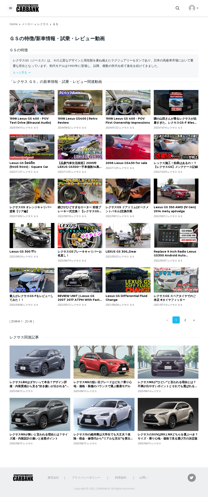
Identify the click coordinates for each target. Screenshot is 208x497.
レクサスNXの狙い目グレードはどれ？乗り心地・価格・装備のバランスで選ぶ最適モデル (103, 384)
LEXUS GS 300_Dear (121, 251)
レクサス (43, 24)
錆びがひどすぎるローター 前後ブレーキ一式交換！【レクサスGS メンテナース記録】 (79, 209)
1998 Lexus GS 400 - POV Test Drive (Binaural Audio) (30, 120)
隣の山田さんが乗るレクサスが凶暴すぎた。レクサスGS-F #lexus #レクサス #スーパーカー (176, 121)
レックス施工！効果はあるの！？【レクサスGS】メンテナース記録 (176, 165)
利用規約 (120, 477)
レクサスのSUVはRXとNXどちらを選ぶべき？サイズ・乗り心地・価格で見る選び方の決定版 (168, 436)
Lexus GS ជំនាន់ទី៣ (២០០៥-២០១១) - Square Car (29, 165)
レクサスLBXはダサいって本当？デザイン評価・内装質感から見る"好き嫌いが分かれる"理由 (39, 384)
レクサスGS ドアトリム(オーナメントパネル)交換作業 (127, 209)
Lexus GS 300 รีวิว (23, 251)
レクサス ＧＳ (30, 127)
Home (14, 24)
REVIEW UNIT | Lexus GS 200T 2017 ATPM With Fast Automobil (79, 298)
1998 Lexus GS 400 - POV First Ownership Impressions (128, 120)
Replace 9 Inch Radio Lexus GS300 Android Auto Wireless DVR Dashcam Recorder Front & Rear (175, 254)
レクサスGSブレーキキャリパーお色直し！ (80, 253)
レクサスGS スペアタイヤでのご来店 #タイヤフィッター (175, 298)
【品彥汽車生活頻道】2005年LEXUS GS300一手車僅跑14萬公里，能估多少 (80, 165)
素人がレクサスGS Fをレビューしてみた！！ (31, 298)
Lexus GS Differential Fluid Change (126, 298)
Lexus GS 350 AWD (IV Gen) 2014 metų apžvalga (175, 209)
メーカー (27, 24)
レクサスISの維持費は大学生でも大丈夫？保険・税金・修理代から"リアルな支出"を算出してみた (103, 436)
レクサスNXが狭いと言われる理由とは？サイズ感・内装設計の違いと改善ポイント (39, 436)
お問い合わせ (147, 477)
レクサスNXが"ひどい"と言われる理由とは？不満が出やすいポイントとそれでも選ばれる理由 (167, 384)
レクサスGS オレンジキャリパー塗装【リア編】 (31, 209)
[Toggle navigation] (10, 8)
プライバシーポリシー (86, 477)
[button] (104, 72)
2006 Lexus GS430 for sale (126, 163)
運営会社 (53, 477)
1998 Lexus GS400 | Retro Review (78, 120)
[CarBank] (27, 8)
